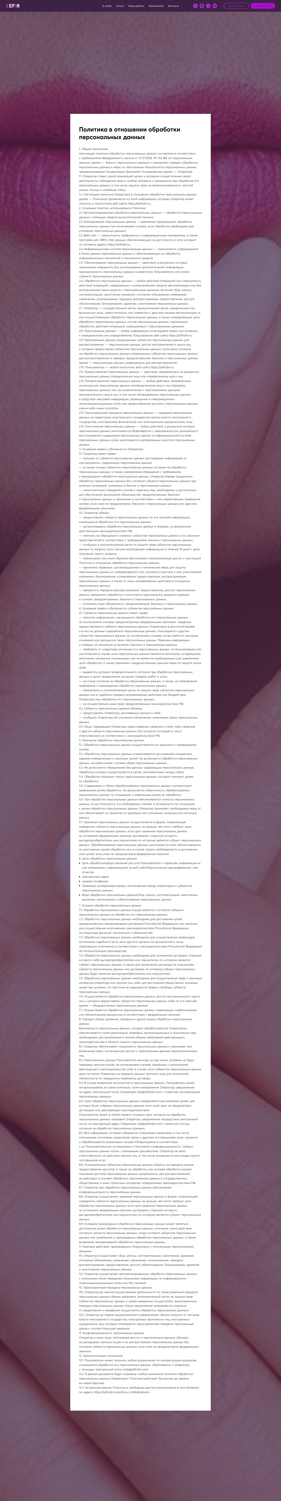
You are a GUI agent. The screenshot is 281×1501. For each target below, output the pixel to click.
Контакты (173, 5)
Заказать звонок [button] (236, 6)
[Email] (215, 6)
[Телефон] (208, 6)
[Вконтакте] (195, 6)
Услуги (120, 5)
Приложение (156, 5)
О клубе (107, 5)
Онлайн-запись (262, 6)
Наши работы (136, 5)
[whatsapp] (202, 6)
